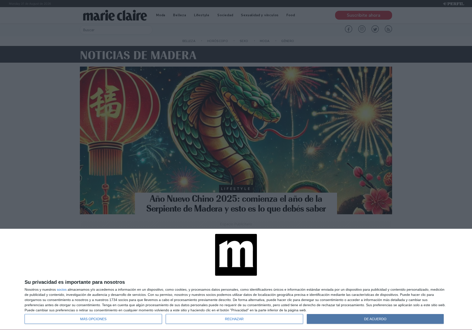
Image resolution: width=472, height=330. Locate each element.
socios (62, 289)
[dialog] (236, 279)
